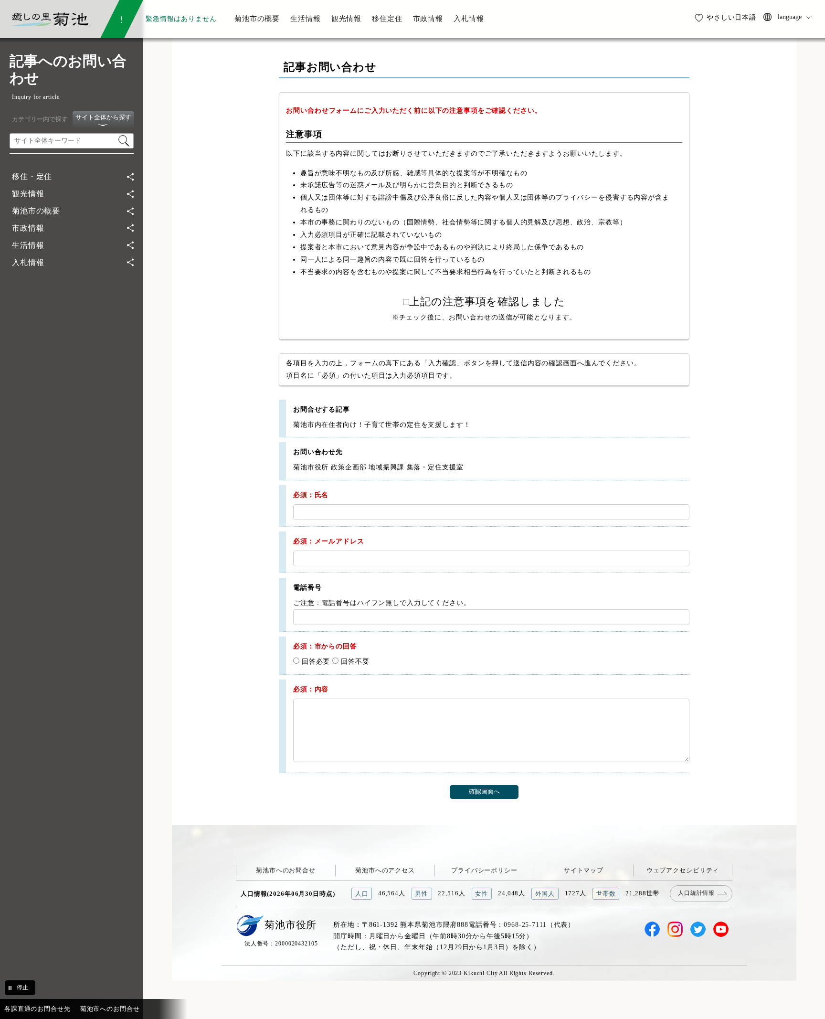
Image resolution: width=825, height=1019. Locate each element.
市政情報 (28, 228)
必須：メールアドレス (328, 541)
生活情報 (28, 245)
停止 (22, 987)
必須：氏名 (310, 495)
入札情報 (28, 262)
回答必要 (314, 661)
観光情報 (28, 194)
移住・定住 (32, 176)
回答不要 (353, 661)
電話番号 (307, 587)
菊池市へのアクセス (385, 870)
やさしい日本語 (731, 17)
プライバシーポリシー (484, 870)
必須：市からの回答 (325, 646)
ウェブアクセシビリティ (682, 870)
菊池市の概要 (36, 211)
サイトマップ (583, 870)
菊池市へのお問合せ (286, 870)
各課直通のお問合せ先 (37, 1008)
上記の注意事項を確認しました (487, 302)
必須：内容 (310, 689)
